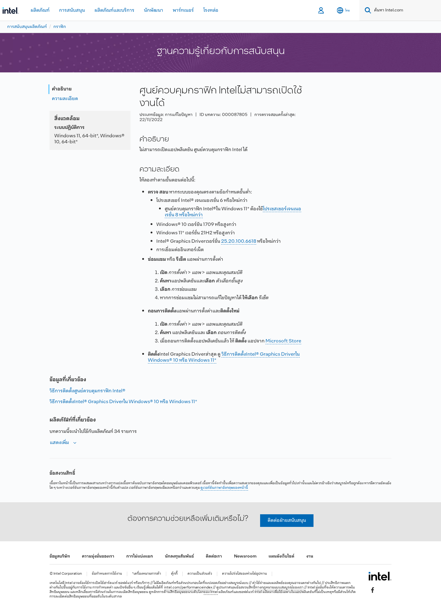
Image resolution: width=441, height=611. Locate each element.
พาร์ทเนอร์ (183, 10)
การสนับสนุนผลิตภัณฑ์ (27, 27)
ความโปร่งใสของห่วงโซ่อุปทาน (244, 574)
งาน (309, 556)
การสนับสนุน (72, 10)
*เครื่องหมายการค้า (146, 574)
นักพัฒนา (153, 10)
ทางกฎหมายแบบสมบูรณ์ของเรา (279, 587)
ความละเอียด (65, 98)
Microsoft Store (283, 341)
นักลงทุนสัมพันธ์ (179, 556)
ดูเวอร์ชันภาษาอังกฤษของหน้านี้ (224, 488)
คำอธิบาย (62, 89)
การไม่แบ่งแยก (139, 556)
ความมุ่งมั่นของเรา (98, 556)
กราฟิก (59, 27)
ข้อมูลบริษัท (60, 556)
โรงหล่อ (210, 10)
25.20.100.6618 (238, 241)
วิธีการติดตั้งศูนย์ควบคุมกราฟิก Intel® (87, 391)
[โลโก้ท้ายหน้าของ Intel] (380, 576)
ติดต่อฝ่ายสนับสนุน (287, 520)
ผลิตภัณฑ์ (40, 10)
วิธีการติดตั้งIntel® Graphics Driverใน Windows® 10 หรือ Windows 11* (224, 357)
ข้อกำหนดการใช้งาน (107, 574)
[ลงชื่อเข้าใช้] (321, 10)
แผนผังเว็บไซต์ (281, 556)
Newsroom (245, 556)
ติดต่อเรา (214, 556)
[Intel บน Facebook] (372, 590)
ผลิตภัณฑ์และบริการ (114, 10)
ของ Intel (211, 592)
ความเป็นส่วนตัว (200, 574)
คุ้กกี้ (174, 574)
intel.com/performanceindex (188, 587)
